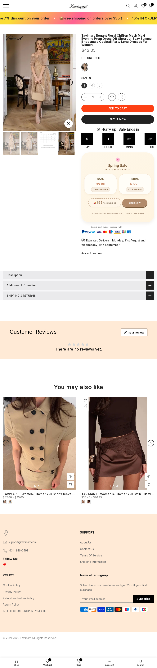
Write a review (134, 332)
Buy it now (118, 119)
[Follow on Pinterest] (4, 565)
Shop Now (135, 202)
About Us (86, 542)
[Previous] (9, 82)
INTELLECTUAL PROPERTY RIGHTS (25, 611)
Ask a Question (91, 253)
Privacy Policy (12, 591)
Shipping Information (93, 561)
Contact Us (87, 549)
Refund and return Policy (18, 598)
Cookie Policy (11, 585)
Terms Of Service (91, 555)
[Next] (69, 82)
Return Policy (11, 604)
